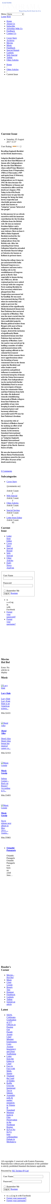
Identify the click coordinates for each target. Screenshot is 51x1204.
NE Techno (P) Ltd (20, 1171)
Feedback (11, 31)
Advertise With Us (14, 28)
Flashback (11, 48)
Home (9, 21)
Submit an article (11, 1003)
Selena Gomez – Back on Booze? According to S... (5, 784)
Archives (10, 40)
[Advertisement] (25, 103)
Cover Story (12, 38)
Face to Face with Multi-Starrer (11, 1070)
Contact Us (11, 33)
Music (9, 45)
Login (3, 16)
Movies (10, 43)
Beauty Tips (10, 988)
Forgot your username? (16, 1200)
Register (14, 593)
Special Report (13, 50)
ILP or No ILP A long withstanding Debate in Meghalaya (12, 1135)
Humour (10, 992)
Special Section (13, 510)
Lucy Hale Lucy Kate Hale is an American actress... (5, 704)
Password (7, 583)
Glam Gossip (10, 983)
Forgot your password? (16, 1198)
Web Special (12, 55)
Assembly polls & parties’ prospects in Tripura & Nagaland (11, 1102)
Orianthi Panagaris (11, 849)
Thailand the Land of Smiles (11, 1078)
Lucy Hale (6, 693)
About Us (11, 23)
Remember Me (13, 591)
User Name (8, 575)
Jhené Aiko (4, 732)
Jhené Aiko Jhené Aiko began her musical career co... (6, 743)
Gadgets (10, 52)
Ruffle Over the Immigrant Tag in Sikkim (11, 1088)
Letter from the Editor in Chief (10, 1060)
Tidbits (9, 57)
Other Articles (12, 60)
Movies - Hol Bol (10, 976)
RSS (9, 16)
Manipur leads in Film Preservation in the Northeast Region (12, 1119)
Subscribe (11, 26)
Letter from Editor (14, 517)
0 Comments (6, 471)
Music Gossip (4, 772)
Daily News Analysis (10, 565)
